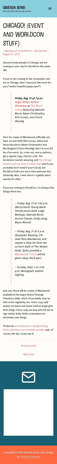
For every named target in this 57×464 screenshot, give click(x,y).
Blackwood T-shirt (25, 254)
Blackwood (11, 50)
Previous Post (28, 345)
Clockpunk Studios (30, 456)
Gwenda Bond (14, 7)
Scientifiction (25, 50)
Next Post (28, 354)
